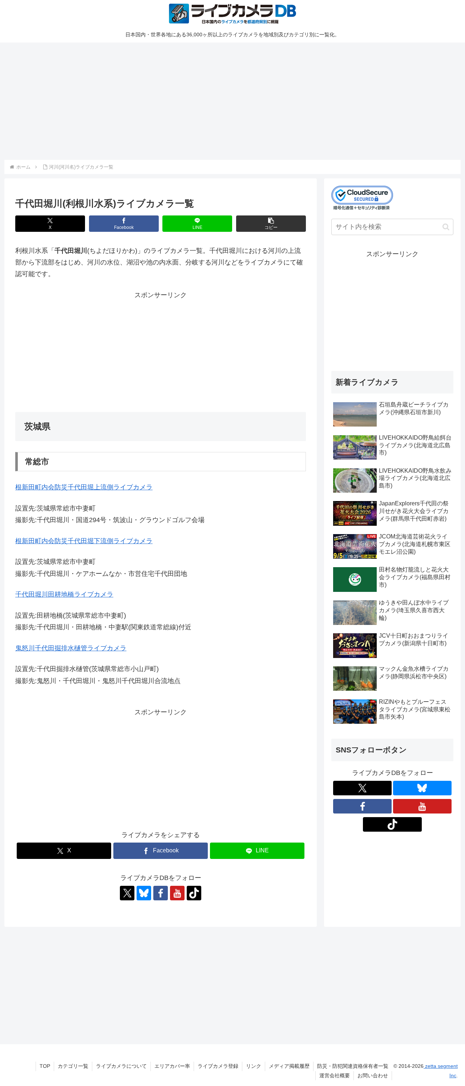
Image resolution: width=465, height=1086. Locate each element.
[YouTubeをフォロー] (177, 893)
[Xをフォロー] (127, 893)
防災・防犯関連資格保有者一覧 (352, 1066)
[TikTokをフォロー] (194, 893)
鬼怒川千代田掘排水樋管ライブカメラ (70, 648)
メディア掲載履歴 (289, 1066)
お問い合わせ (372, 1075)
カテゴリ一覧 (73, 1066)
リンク (253, 1066)
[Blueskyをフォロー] (144, 893)
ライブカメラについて (121, 1066)
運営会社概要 (334, 1075)
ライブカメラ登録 (218, 1066)
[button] (271, 223)
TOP (45, 1066)
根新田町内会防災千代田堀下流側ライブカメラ (84, 541)
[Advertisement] (222, 100)
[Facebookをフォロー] (160, 893)
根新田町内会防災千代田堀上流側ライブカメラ (84, 487)
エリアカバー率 (172, 1066)
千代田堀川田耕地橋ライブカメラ (64, 594)
